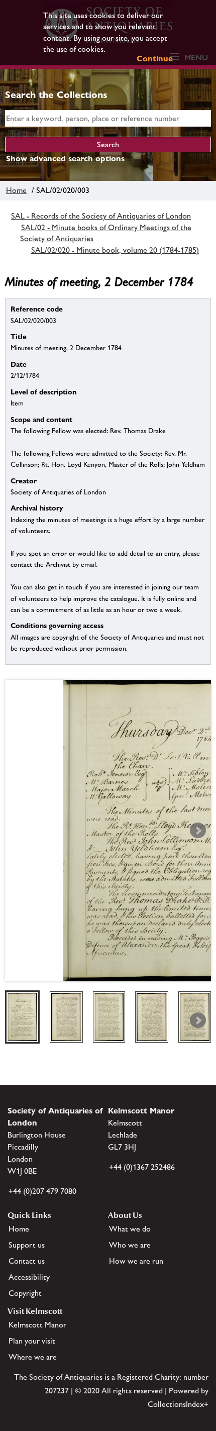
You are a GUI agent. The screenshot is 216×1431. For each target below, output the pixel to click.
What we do (130, 1229)
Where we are (33, 1357)
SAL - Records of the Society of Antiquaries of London (101, 216)
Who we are (130, 1245)
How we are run (136, 1261)
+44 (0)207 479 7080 (42, 1191)
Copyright (25, 1293)
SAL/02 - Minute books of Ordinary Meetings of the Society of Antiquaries (105, 233)
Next (198, 831)
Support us (27, 1245)
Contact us (27, 1261)
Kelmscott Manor (37, 1325)
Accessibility (29, 1277)
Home (16, 190)
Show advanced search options (65, 158)
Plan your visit (32, 1341)
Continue (155, 58)
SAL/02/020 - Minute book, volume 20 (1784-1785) (115, 250)
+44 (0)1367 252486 (142, 1167)
